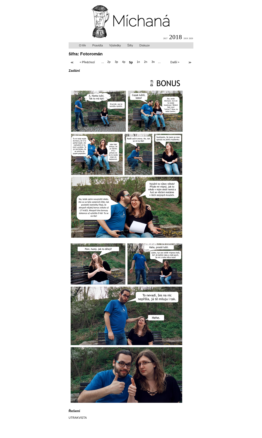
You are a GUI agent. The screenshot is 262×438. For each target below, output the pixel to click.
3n (153, 62)
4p (123, 62)
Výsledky (115, 45)
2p (109, 62)
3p (116, 62)
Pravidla (97, 45)
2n (145, 62)
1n (138, 62)
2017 (165, 38)
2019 (186, 38)
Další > (174, 62)
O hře (82, 45)
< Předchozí (87, 62)
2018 (175, 37)
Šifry (130, 45)
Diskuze (144, 45)
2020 (191, 38)
